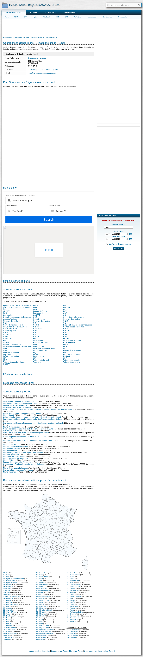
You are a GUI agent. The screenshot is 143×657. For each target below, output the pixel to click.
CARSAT (36, 315)
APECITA (6, 311)
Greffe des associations (72, 354)
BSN (5, 313)
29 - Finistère (7, 626)
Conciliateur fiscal (10, 329)
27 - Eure (6, 622)
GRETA (6, 343)
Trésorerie (37, 362)
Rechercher (118, 248)
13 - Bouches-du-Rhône (11, 596)
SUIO (5, 360)
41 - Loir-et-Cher (42, 584)
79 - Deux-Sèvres (73, 590)
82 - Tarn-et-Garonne (74, 596)
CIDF (5, 323)
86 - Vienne (70, 604)
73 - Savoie (70, 579)
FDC (5, 341)
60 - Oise (39, 622)
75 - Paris (70, 582)
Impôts (35, 17)
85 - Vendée (71, 602)
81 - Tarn (70, 594)
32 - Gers (6, 635)
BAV (64, 311)
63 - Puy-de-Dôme (42, 627)
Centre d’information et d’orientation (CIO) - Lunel (22, 413)
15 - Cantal (7, 600)
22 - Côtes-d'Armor (9, 612)
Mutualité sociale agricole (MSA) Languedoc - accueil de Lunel (27, 441)
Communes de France (59, 651)
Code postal (70, 13)
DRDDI (36, 337)
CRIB (35, 331)
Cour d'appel (38, 329)
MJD (65, 346)
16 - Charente (8, 602)
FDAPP (66, 339)
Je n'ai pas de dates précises (120, 244)
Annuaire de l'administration (39, 651)
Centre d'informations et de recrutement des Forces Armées (15, 326)
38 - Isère (39, 579)
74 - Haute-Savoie (73, 581)
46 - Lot (38, 594)
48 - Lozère (40, 598)
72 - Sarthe (70, 577)
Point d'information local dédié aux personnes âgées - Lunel (26, 433)
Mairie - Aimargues (10, 472)
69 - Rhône (40, 639)
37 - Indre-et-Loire (42, 577)
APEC (65, 309)
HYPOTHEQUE (69, 343)
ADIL (65, 305)
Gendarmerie (107, 17)
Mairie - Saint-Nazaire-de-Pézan (15, 447)
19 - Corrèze (7, 608)
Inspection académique (12, 344)
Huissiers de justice (40, 343)
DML (35, 335)
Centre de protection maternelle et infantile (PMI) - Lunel (24, 437)
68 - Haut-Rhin (41, 637)
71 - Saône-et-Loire (73, 575)
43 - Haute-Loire (41, 588)
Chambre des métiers (11, 321)
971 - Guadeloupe (73, 629)
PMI (57, 17)
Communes (51, 13)
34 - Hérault (7, 639)
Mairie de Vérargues (11, 454)
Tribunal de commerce (71, 362)
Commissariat (122, 17)
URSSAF (6, 364)
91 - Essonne (71, 614)
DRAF (5, 337)
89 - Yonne (70, 610)
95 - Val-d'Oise (72, 622)
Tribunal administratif (41, 360)
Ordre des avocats (40, 350)
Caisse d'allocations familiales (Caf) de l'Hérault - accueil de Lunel (28, 429)
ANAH (35, 309)
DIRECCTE (7, 335)
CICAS (65, 321)
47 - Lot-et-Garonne (43, 596)
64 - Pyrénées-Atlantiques (45, 629)
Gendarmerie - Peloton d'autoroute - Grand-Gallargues (24, 464)
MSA (5, 348)
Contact (112, 651)
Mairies (33, 13)
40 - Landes (40, 582)
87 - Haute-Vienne (73, 606)
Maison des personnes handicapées (17, 346)
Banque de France (40, 311)
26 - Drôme (7, 620)
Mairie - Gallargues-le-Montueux (15, 458)
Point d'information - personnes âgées (77, 325)
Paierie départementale (72, 350)
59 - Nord (39, 620)
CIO (64, 323)
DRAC (65, 335)
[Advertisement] (71, 27)
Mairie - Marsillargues (11, 448)
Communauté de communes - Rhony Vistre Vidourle (23, 452)
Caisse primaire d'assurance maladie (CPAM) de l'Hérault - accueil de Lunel (32, 417)
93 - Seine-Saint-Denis (74, 618)
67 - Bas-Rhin (41, 635)
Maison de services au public (44, 348)
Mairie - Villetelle (9, 460)
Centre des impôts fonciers (73, 317)
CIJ (34, 323)
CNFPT (36, 327)
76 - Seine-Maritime (73, 584)
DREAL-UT (7, 339)
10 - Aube (6, 590)
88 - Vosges (71, 608)
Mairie (7, 17)
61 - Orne (39, 624)
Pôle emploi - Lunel (10, 431)
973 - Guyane (71, 633)
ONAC (5, 350)
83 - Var (69, 598)
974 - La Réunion (72, 635)
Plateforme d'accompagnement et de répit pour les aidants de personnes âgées (17, 307)
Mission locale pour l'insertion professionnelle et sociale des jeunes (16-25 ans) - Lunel (37, 409)
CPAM (16, 17)
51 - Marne (40, 604)
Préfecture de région (11, 356)
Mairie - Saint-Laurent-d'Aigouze (15, 468)
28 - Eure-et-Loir (8, 624)
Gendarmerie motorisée (37, 58)
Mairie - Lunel (8, 415)
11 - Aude (6, 592)
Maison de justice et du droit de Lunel (17, 407)
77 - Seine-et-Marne (73, 586)
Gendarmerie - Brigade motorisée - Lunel (18, 402)
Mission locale (38, 346)
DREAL (66, 337)
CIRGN (36, 325)
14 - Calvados (8, 598)
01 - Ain (5, 573)
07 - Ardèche (7, 584)
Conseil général (39, 319)
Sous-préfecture (91, 17)
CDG (35, 317)
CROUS (66, 331)
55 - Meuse (40, 612)
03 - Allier (6, 577)
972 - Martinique (72, 631)
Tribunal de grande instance (14, 362)
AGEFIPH (67, 307)
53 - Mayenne (41, 608)
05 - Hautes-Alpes (9, 581)
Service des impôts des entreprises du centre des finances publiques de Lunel (33, 423)
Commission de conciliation (73, 327)
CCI (64, 315)
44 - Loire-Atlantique (43, 590)
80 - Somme (71, 592)
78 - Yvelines (71, 588)
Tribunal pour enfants (71, 360)
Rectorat (66, 356)
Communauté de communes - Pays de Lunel (20, 403)
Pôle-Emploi (47, 17)
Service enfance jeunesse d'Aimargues (18, 470)
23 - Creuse (7, 614)
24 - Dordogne (8, 616)
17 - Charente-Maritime (11, 604)
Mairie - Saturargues (11, 427)
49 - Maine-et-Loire (42, 600)
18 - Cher (6, 606)
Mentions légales (101, 651)
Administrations (14, 13)
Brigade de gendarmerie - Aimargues (17, 462)
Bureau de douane (40, 313)
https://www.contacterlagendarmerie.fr (42, 73)
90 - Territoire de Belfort (75, 612)
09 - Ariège (6, 588)
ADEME (36, 305)
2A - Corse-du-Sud (9, 627)
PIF (34, 352)
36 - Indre (39, 575)
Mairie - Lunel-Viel (10, 450)
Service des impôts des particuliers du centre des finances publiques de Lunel (33, 419)
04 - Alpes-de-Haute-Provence (13, 579)
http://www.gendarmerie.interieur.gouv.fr (43, 70)
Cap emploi (7, 315)
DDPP (35, 333)
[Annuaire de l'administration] (5, 5)
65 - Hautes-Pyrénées (43, 631)
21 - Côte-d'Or (8, 610)
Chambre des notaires (41, 321)
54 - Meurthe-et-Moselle (44, 610)
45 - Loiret (39, 592)
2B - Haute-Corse (9, 629)
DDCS (5, 333)
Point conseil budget (11, 352)
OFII (64, 348)
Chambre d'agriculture (71, 319)
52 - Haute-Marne (42, 606)
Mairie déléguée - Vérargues (14, 456)
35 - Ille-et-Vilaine (42, 573)
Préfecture (77, 17)
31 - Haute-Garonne (10, 633)
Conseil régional (9, 331)
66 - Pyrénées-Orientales (44, 633)
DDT (65, 333)
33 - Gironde (7, 637)
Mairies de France (76, 651)
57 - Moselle (40, 616)
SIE (4, 358)
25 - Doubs (7, 618)
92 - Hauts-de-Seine (73, 616)
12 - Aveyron (7, 594)
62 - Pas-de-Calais (42, 626)
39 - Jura (39, 581)
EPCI (66, 17)
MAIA (35, 344)
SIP (34, 358)
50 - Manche (40, 602)
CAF (25, 17)
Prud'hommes (38, 356)
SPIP (65, 358)
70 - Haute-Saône (73, 573)
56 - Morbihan (41, 614)
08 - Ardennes (8, 586)
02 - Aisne (6, 575)
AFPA (35, 307)
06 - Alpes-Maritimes (10, 582)
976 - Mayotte (71, 637)
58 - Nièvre (40, 618)
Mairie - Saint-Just (10, 445)
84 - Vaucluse (71, 600)
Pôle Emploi (7, 354)
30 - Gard (6, 631)
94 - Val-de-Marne (73, 620)
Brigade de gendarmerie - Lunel (15, 405)
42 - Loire (39, 586)
